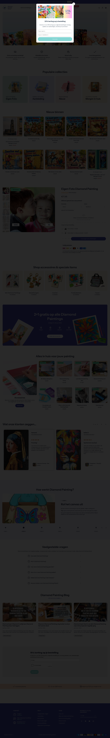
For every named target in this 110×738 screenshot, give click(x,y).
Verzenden (55, 39)
